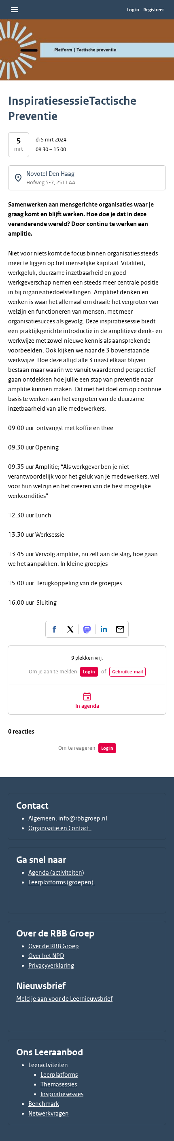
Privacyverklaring (51, 965)
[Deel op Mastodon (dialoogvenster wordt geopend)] (87, 629)
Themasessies (58, 1084)
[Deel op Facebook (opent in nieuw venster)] (54, 629)
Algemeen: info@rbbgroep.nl (67, 818)
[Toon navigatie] (14, 9)
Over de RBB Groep (53, 946)
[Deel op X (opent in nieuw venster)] (70, 629)
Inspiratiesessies (61, 1094)
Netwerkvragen (48, 1113)
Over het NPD (46, 956)
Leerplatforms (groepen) (61, 882)
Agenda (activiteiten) (56, 872)
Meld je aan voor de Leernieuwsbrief (64, 998)
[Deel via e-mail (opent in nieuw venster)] (120, 629)
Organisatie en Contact (59, 828)
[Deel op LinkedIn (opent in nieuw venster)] (103, 629)
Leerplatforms (59, 1074)
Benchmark (43, 1103)
